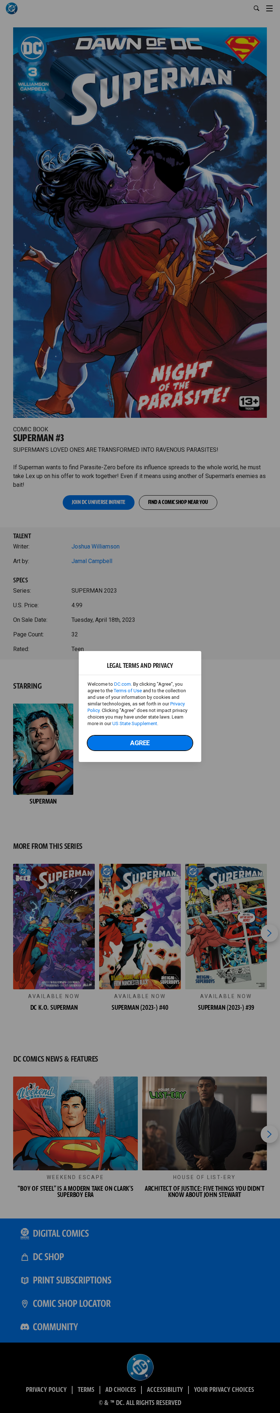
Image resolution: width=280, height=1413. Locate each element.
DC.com (122, 684)
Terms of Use (128, 690)
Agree (140, 743)
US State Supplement (134, 723)
